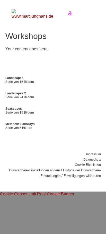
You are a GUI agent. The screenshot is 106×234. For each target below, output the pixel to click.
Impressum (93, 154)
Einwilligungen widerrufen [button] (82, 176)
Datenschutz (92, 159)
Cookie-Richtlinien (88, 164)
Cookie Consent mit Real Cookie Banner (37, 194)
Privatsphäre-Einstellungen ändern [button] (34, 170)
